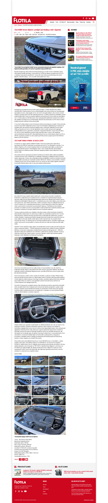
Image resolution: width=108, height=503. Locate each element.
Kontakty (88, 22)
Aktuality (52, 22)
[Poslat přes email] (26, 459)
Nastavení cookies (89, 500)
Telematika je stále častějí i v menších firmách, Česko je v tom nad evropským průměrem (82, 490)
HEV (23, 34)
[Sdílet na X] (23, 459)
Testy (57, 22)
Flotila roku (82, 22)
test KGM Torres (41, 34)
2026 (20, 34)
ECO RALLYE (63, 22)
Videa (77, 22)
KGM (30, 34)
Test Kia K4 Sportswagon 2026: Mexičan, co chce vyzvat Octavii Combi (81, 493)
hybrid (27, 34)
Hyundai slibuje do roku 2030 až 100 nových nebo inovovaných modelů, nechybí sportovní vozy (81, 486)
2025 (17, 34)
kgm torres (34, 34)
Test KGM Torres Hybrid (51, 34)
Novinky (45, 484)
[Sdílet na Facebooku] (20, 459)
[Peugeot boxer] (81, 88)
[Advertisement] (54, 8)
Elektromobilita (70, 22)
